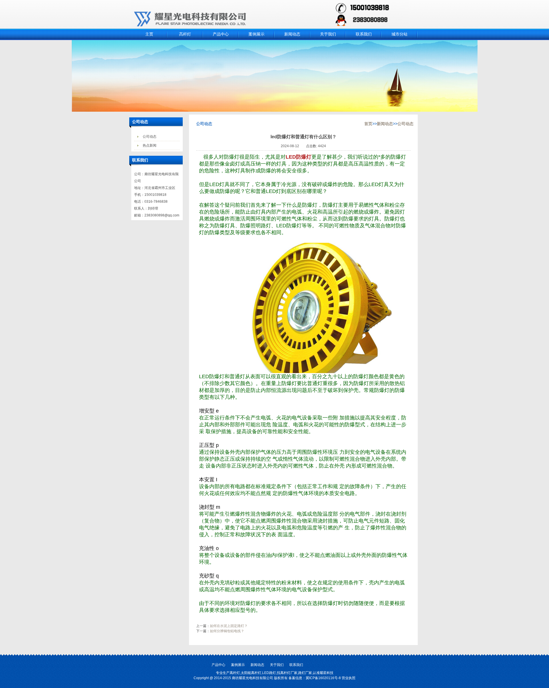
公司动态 (149, 137)
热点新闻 (149, 145)
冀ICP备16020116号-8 (323, 678)
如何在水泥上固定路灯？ (229, 626)
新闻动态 (385, 123)
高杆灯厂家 (288, 673)
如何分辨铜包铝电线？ (227, 631)
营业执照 (348, 678)
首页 (368, 123)
